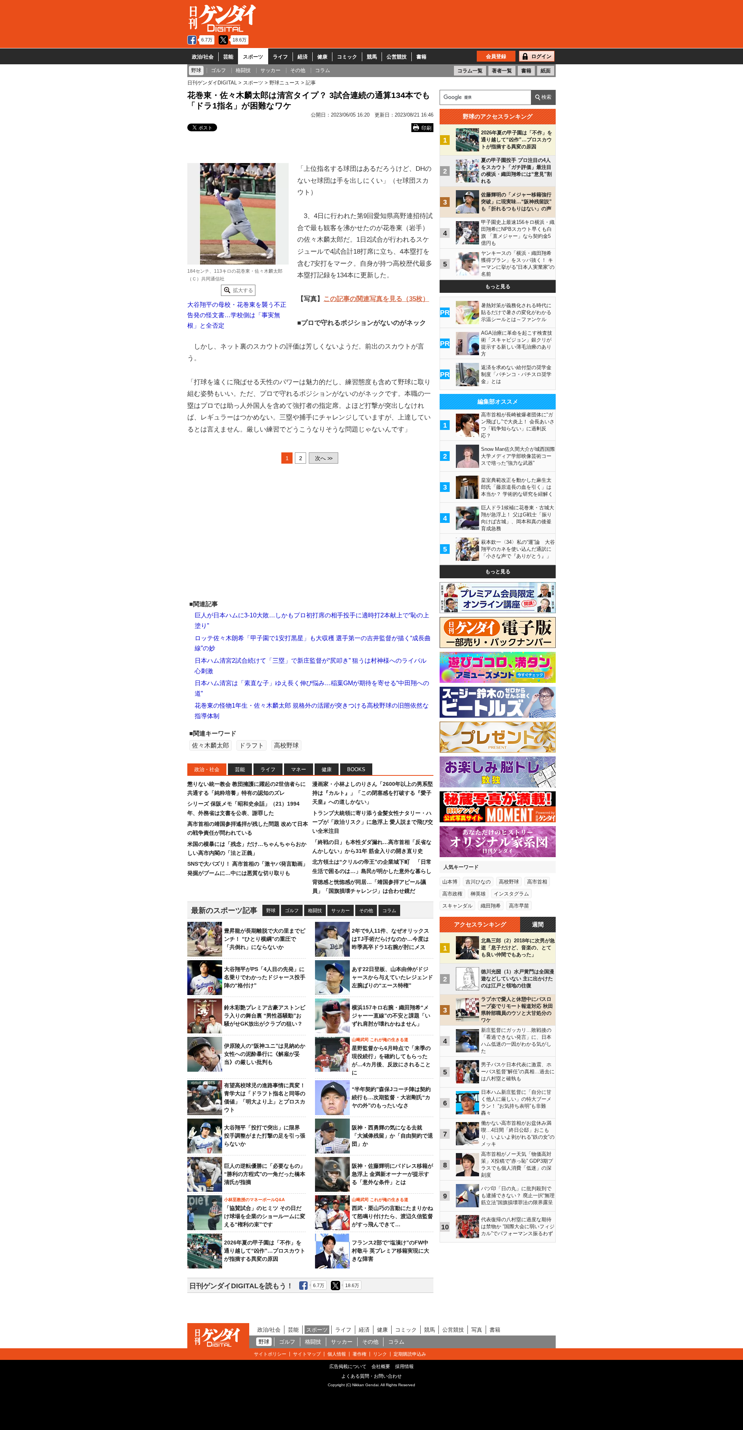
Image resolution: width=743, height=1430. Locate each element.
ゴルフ (292, 910)
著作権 (359, 1354)
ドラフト (251, 745)
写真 (476, 1330)
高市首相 (537, 882)
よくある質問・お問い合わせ (371, 1376)
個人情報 (336, 1354)
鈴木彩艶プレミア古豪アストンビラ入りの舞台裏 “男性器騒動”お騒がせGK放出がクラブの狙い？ (264, 1015)
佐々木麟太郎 (210, 745)
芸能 (228, 57)
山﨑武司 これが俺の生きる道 (380, 1039)
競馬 (372, 57)
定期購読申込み (410, 1354)
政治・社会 (206, 769)
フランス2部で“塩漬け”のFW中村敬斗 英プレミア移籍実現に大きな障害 (390, 1250)
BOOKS (356, 769)
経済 (303, 57)
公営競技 (397, 57)
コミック (347, 57)
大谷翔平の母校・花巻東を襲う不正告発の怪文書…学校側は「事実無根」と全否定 (236, 314)
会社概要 (381, 1366)
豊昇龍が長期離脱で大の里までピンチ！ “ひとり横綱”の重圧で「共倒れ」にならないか (264, 939)
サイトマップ (307, 1354)
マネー (298, 769)
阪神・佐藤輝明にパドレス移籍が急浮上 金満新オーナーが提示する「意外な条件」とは (392, 1174)
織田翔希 (491, 906)
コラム (389, 910)
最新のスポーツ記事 (224, 910)
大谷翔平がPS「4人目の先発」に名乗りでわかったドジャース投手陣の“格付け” (264, 977)
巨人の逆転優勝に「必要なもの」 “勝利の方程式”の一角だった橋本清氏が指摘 (264, 1174)
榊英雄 (478, 894)
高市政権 (452, 894)
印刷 (426, 128)
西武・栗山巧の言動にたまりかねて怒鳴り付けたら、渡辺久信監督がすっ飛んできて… (392, 1216)
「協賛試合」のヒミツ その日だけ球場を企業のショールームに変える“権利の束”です (264, 1216)
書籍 (421, 57)
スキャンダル (457, 906)
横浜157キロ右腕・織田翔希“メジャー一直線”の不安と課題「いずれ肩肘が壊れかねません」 (391, 1015)
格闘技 (315, 910)
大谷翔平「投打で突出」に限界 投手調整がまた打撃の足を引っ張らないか (264, 1135)
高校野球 (286, 745)
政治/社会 (203, 57)
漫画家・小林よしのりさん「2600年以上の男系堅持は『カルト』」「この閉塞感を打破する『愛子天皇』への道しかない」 (372, 793)
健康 (322, 57)
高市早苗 (519, 906)
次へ (323, 458)
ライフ (280, 57)
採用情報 (404, 1366)
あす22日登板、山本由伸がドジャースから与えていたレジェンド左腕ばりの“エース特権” (392, 977)
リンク (380, 1354)
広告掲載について (347, 1366)
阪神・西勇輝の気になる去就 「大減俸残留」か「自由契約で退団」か (392, 1135)
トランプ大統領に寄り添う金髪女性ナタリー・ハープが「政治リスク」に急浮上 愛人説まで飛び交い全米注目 (372, 822)
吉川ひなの (478, 882)
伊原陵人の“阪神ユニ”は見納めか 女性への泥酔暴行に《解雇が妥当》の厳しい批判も (267, 1054)
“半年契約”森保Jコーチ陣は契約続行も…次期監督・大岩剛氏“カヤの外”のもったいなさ (391, 1097)
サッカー (340, 910)
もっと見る (497, 286)
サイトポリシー (270, 1354)
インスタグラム (511, 894)
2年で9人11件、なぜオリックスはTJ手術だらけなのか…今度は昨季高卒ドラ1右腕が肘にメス (390, 939)
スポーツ (253, 57)
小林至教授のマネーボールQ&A (254, 1199)
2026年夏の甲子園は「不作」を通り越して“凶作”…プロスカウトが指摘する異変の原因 (264, 1250)
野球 (271, 910)
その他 (366, 910)
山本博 (449, 882)
